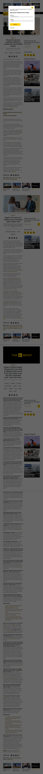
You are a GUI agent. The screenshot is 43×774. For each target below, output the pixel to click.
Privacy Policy (12, 27)
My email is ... (12, 15)
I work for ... (12, 19)
